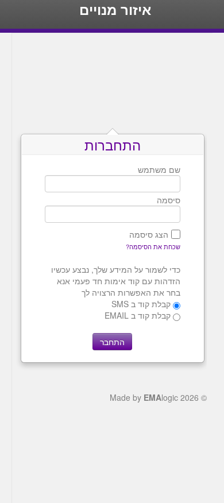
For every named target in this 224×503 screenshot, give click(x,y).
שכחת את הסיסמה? (153, 246)
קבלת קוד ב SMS (141, 303)
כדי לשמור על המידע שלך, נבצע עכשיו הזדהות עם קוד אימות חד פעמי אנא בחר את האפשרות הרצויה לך (115, 281)
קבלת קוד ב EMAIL (138, 315)
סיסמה (168, 200)
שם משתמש (159, 169)
